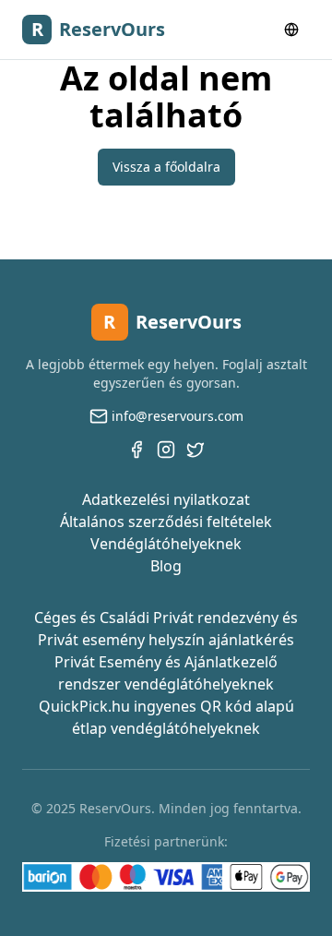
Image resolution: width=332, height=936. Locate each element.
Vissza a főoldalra (166, 166)
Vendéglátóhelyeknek (166, 544)
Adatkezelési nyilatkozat (166, 499)
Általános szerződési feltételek (166, 521)
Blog (166, 566)
